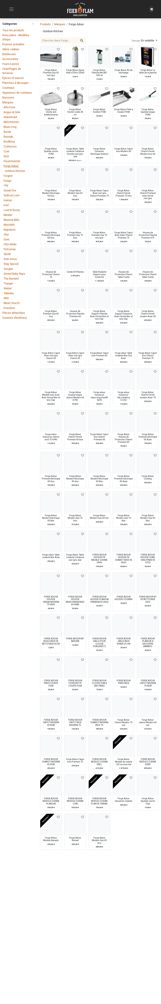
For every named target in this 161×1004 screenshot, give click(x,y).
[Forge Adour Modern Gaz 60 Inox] (75, 177)
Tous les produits (13, 30)
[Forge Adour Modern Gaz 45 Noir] (147, 502)
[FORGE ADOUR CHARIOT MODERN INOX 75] (99, 706)
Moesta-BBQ (11, 219)
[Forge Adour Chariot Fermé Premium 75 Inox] (123, 177)
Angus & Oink (12, 112)
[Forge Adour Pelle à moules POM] (123, 96)
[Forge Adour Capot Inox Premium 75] (75, 746)
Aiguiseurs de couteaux (17, 92)
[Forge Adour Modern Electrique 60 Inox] (51, 177)
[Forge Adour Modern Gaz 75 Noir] (123, 502)
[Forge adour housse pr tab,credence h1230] (123, 379)
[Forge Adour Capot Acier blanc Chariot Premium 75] (123, 219)
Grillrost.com (12, 195)
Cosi (6, 151)
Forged (8, 175)
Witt (6, 298)
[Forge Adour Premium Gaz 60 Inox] (51, 298)
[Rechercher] (82, 40)
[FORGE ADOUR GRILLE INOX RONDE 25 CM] (123, 625)
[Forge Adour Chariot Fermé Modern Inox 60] (147, 135)
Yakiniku (9, 293)
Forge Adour (11, 166)
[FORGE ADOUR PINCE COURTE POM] (51, 667)
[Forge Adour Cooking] (147, 463)
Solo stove (10, 259)
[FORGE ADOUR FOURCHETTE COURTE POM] (75, 667)
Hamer (8, 200)
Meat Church (12, 303)
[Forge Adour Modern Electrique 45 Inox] (75, 463)
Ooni (6, 239)
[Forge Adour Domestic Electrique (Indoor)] (99, 135)
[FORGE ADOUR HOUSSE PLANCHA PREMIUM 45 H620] (99, 583)
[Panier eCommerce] (151, 9)
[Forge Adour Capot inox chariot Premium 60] (99, 421)
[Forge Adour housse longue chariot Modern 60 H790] (75, 379)
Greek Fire (10, 190)
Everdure (9, 308)
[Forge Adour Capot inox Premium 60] (99, 339)
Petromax (10, 249)
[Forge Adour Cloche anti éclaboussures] (51, 96)
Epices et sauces (13, 78)
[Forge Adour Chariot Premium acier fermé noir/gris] (147, 177)
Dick (6, 156)
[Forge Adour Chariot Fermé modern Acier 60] (147, 298)
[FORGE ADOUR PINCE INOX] (123, 667)
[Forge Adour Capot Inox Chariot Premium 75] (147, 339)
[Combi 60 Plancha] (75, 258)
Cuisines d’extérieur (14, 317)
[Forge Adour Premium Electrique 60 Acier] (147, 421)
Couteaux (8, 87)
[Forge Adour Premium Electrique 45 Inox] (51, 463)
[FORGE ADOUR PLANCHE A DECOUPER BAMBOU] (147, 625)
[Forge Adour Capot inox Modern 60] (123, 135)
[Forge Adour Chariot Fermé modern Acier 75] (147, 379)
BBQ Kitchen (11, 122)
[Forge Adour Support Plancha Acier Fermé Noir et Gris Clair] (99, 298)
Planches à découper (15, 82)
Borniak (8, 136)
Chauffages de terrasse (11, 71)
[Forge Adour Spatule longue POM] (147, 96)
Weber (8, 288)
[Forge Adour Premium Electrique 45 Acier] (123, 463)
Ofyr (6, 234)
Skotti (7, 254)
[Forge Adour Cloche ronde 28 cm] (75, 96)
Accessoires (10, 59)
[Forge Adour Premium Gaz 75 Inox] (75, 219)
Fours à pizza (10, 64)
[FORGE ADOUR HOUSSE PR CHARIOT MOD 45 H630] (123, 541)
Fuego (7, 180)
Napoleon (10, 229)
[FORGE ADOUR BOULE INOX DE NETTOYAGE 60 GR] (51, 625)
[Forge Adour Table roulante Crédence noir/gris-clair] (75, 541)
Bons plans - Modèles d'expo (15, 37)
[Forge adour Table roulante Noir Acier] (51, 541)
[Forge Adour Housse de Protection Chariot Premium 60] (123, 421)
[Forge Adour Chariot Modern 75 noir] (123, 706)
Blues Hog (10, 126)
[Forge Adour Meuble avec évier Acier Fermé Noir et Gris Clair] (51, 379)
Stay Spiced (11, 264)
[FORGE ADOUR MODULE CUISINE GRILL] (99, 746)
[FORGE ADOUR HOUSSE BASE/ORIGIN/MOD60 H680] (75, 583)
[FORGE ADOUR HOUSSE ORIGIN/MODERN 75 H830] (51, 583)
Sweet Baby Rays (14, 273)
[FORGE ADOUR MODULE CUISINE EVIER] (147, 746)
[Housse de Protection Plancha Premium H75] (147, 219)
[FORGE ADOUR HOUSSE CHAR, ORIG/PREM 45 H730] (147, 541)
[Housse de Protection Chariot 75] (51, 258)
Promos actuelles (13, 44)
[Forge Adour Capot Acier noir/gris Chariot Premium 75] (99, 177)
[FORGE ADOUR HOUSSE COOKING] (123, 583)
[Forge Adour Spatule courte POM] (51, 135)
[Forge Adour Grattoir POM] (99, 96)
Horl (6, 205)
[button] (144, 40)
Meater (8, 215)
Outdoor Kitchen (15, 171)
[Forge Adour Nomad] (75, 824)
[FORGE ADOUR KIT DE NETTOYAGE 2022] (147, 583)
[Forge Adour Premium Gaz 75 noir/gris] (99, 219)
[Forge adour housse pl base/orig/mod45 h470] (99, 379)
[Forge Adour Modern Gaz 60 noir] (99, 502)
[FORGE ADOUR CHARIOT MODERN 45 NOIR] (51, 746)
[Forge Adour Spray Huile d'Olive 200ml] (75, 57)
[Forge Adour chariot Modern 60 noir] (147, 706)
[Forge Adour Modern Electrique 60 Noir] (99, 463)
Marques (7, 102)
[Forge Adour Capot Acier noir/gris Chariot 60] (51, 339)
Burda (7, 131)
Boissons (8, 97)
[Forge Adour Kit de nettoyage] (123, 57)
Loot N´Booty (12, 210)
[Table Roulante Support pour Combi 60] (99, 258)
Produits (45, 24)
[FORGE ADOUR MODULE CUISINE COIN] (75, 785)
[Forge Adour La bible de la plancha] (147, 57)
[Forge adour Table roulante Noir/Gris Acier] (123, 339)
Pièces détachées (13, 312)
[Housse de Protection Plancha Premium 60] (75, 298)
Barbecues (9, 54)
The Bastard (11, 278)
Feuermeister (12, 161)
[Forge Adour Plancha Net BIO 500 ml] (99, 57)
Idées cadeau (10, 49)
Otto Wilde (10, 244)
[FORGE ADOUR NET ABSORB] (75, 625)
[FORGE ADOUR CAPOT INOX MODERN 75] (75, 706)
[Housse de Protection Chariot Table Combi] (123, 258)
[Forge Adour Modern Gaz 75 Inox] (75, 502)
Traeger (8, 283)
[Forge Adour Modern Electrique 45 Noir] (51, 502)
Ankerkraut (10, 117)
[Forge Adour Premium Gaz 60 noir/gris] (51, 57)
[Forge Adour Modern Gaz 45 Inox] (99, 824)
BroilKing (9, 141)
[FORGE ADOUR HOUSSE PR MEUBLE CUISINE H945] (99, 541)
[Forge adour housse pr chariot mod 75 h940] (51, 421)
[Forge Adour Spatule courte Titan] (147, 785)
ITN (6, 185)
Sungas (8, 268)
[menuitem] (53, 31)
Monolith (9, 224)
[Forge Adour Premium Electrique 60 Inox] (51, 219)
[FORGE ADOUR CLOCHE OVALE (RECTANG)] (99, 667)
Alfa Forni (9, 107)
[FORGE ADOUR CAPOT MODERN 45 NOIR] (51, 706)
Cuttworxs (10, 146)
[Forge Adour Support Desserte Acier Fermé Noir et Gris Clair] (123, 298)
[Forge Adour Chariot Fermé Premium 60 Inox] (75, 421)
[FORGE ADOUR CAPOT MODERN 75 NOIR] (147, 667)
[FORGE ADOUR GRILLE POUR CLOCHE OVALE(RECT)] (99, 625)
